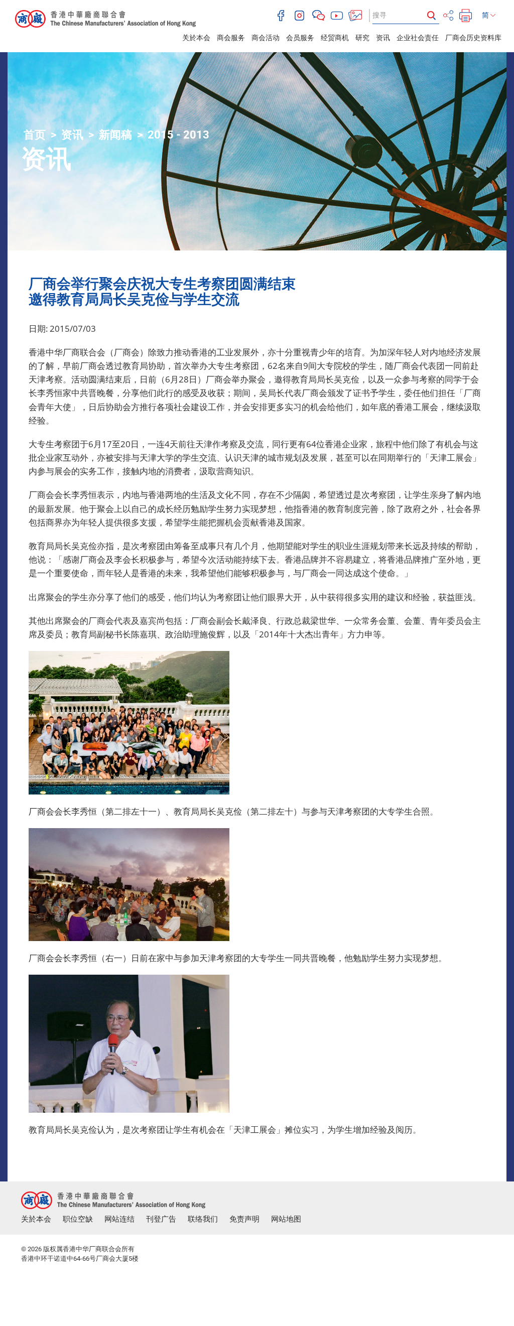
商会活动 (265, 38)
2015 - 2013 (178, 134)
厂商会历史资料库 (473, 38)
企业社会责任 (418, 38)
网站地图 (286, 1219)
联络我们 (203, 1219)
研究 (362, 38)
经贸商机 (335, 38)
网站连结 (119, 1219)
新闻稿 (115, 134)
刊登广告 (161, 1219)
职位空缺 (78, 1219)
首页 (35, 134)
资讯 (383, 38)
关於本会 (196, 38)
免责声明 (244, 1219)
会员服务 (300, 38)
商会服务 (231, 38)
